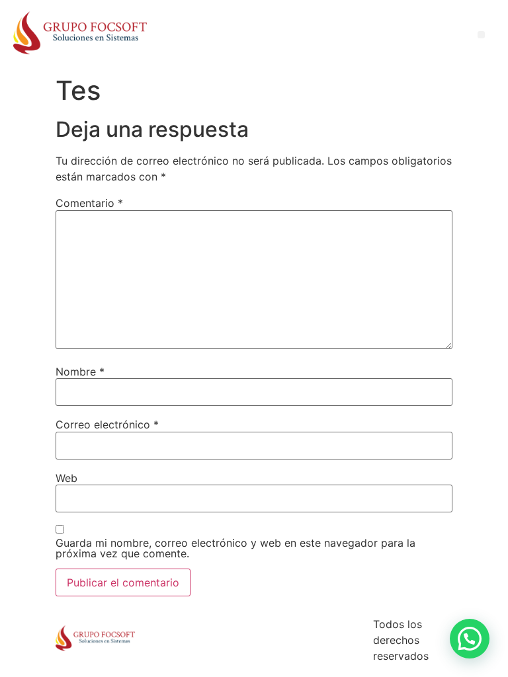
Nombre (80, 371)
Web (66, 478)
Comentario (89, 203)
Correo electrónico (107, 424)
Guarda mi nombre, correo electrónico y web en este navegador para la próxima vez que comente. (235, 548)
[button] (469, 638)
